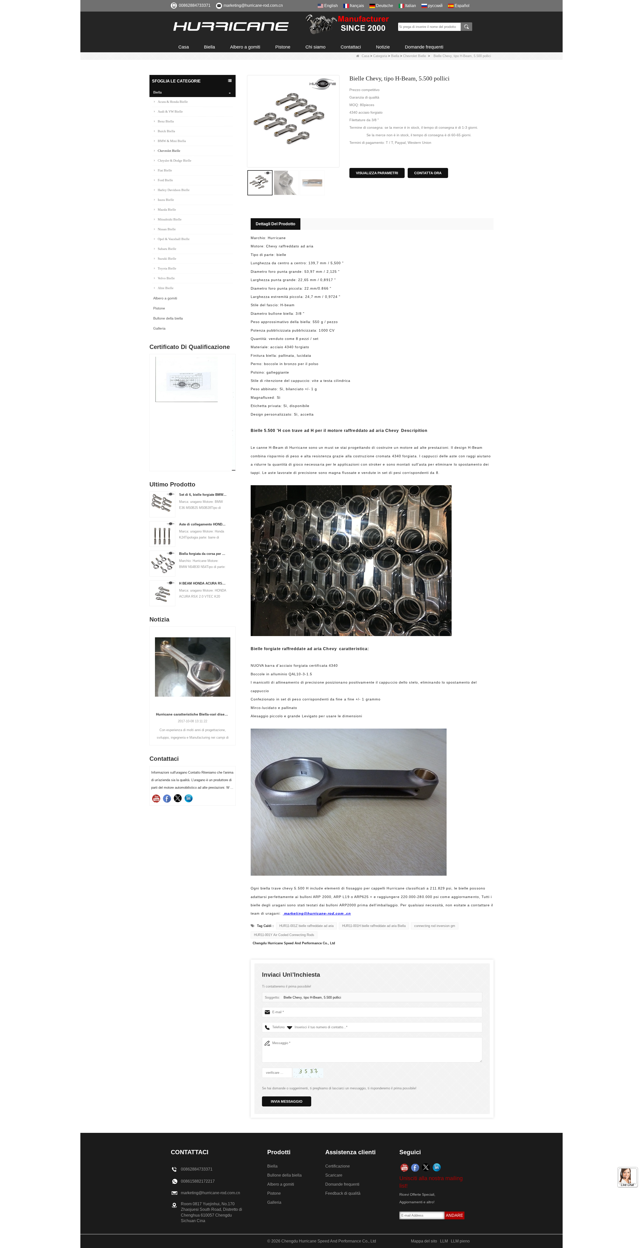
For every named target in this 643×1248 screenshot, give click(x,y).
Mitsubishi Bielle (170, 219)
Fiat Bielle (165, 170)
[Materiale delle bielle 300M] (192, 414)
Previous (151, 404)
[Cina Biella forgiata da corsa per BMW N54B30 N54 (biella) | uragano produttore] (162, 563)
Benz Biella (166, 121)
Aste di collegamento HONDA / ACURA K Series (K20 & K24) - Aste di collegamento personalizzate (203, 524)
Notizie (383, 47)
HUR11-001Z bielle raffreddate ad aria (306, 926)
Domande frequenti (424, 47)
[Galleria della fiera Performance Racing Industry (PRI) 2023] (192, 667)
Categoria (380, 56)
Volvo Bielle (166, 278)
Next (233, 404)
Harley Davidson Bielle (174, 190)
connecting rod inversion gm (434, 926)
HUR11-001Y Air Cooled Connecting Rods (284, 935)
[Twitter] (177, 798)
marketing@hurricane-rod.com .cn (317, 913)
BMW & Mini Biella (172, 141)
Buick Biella (166, 131)
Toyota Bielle (167, 268)
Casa (183, 47)
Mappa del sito (424, 1241)
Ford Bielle (165, 180)
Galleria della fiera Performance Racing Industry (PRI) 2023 (192, 714)
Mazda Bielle (167, 209)
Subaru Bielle (167, 249)
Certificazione (337, 1166)
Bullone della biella (168, 318)
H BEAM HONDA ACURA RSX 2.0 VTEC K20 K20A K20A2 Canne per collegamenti (203, 583)
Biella (209, 47)
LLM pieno (460, 1241)
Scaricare (333, 1175)
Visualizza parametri (377, 173)
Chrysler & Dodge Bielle (174, 160)
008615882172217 (198, 1181)
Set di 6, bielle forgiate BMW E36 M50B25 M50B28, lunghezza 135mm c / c (203, 495)
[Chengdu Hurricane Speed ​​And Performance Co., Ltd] (282, 26)
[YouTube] (156, 798)
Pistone (282, 47)
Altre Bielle (166, 288)
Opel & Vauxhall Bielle (174, 239)
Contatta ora (428, 173)
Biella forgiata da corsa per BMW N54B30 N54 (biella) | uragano (203, 554)
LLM (444, 1241)
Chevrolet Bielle (414, 56)
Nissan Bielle (167, 229)
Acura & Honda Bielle (173, 102)
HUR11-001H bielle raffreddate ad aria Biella (374, 926)
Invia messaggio (286, 1101)
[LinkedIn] (188, 798)
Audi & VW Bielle (170, 111)
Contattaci (351, 47)
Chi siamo (315, 47)
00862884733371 (194, 5)
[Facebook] (167, 798)
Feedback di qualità (342, 1193)
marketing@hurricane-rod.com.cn (253, 5)
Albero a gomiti (245, 47)
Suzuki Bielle (167, 258)
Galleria (159, 328)
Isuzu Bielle (166, 200)
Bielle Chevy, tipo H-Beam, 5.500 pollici (312, 997)
